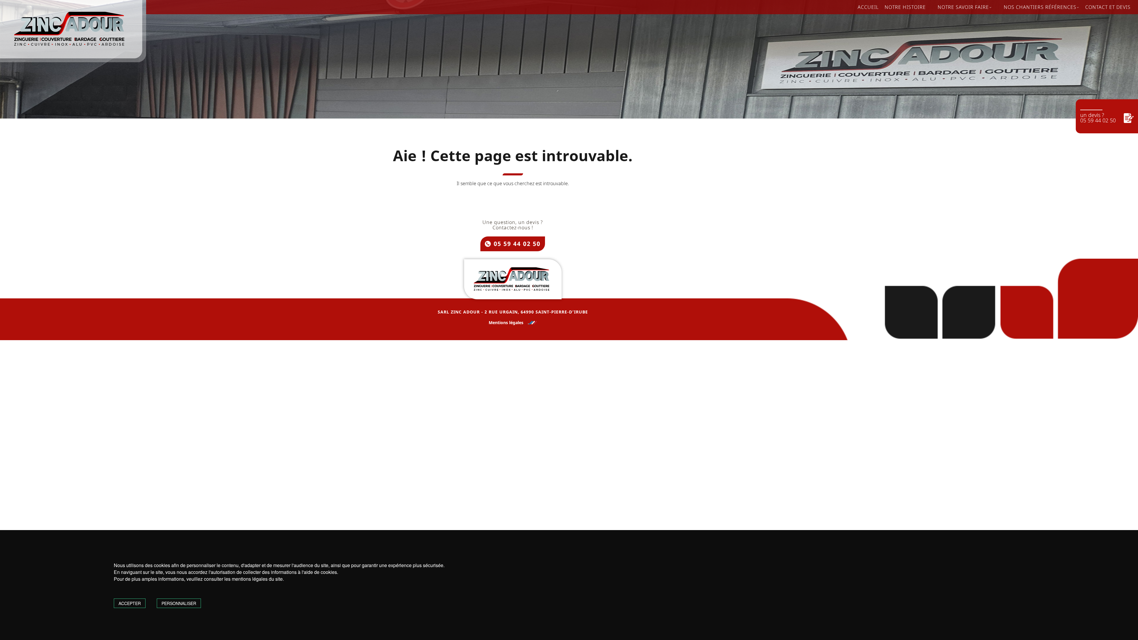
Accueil (868, 7)
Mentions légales (506, 322)
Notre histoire (905, 7)
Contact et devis (1108, 7)
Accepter (130, 603)
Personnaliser (179, 603)
